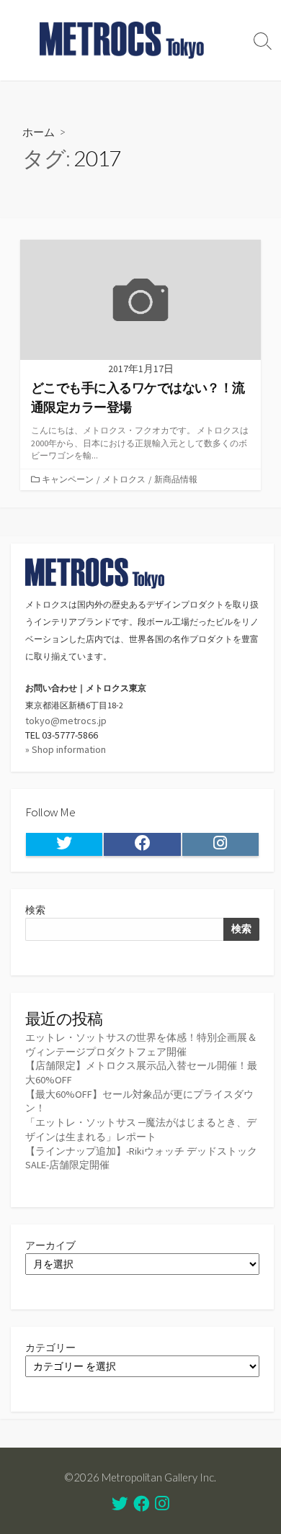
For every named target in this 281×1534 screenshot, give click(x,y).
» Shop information (65, 749)
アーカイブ (50, 1245)
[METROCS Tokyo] (122, 40)
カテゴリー (50, 1347)
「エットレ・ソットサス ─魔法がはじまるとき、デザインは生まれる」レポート (141, 1129)
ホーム (38, 131)
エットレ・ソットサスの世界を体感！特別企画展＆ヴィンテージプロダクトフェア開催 (141, 1044)
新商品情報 (175, 479)
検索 (35, 909)
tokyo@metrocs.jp (66, 720)
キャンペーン (68, 479)
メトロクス (124, 479)
